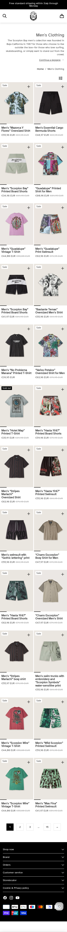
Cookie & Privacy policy (16, 887)
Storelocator (10, 880)
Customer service (13, 872)
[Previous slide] (4, 5)
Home (40, 68)
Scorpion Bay (23, 926)
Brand (6, 857)
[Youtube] (17, 898)
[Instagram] (11, 898)
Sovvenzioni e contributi (46, 926)
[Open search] (4, 16)
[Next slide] (63, 5)
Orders (7, 864)
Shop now (8, 849)
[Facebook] (5, 898)
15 (47, 827)
